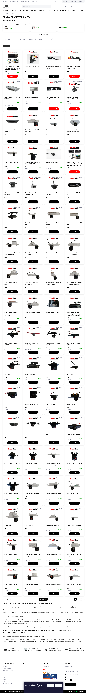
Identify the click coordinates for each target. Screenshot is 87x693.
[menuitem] (6, 10)
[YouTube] (70, 680)
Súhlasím (58, 685)
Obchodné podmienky (14, 1)
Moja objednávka (35, 1)
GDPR (4, 681)
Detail (33, 76)
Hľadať (49, 6)
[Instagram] (68, 680)
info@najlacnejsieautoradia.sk (72, 674)
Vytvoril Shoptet (72, 691)
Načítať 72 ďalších (43, 599)
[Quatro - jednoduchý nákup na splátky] (50, 676)
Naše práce (5, 679)
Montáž (4, 677)
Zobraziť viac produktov (43, 34)
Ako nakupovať (5, 1)
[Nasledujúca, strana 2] (79, 599)
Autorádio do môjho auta (7, 675)
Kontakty (41, 1)
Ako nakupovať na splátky (7, 683)
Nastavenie (28, 690)
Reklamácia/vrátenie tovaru (25, 1)
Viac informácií (41, 688)
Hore (7, 599)
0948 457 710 (69, 676)
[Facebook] (65, 680)
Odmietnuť (50, 685)
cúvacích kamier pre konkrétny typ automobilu (38, 641)
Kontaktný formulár (70, 684)
